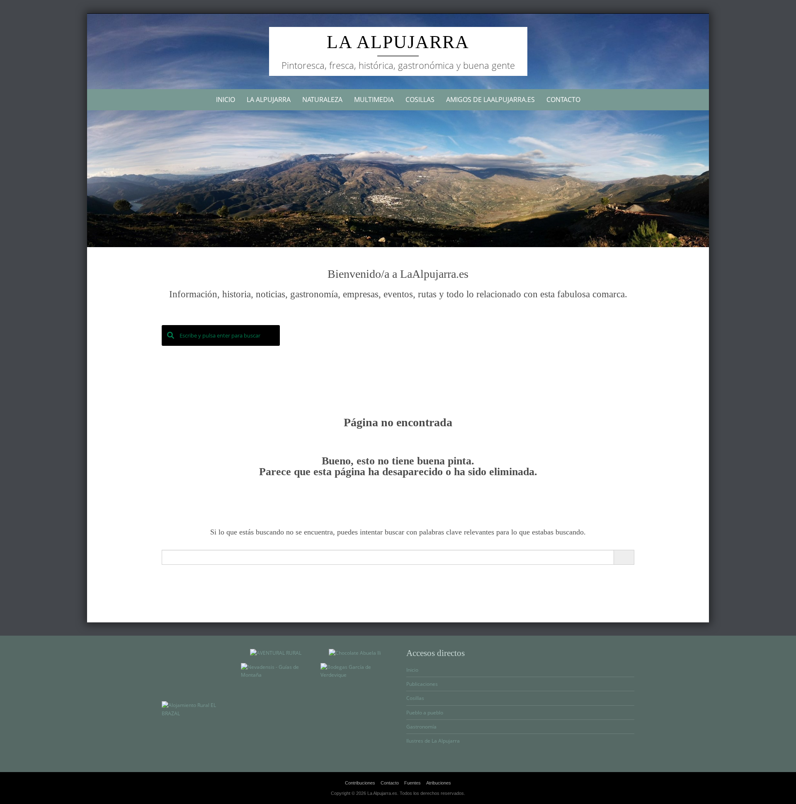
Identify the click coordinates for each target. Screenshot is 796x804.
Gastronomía (421, 726)
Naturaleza (322, 99)
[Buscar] (623, 557)
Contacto (563, 99)
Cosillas (419, 99)
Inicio (225, 99)
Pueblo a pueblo (424, 712)
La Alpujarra (398, 42)
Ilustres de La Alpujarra (433, 740)
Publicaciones (422, 683)
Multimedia (374, 99)
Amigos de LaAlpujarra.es (490, 99)
